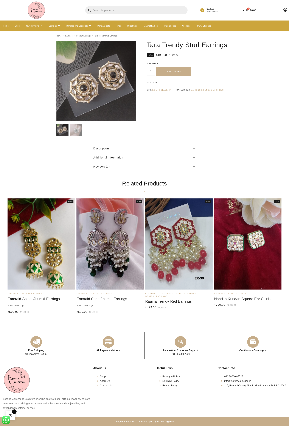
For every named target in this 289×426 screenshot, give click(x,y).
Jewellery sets (32, 26)
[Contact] (202, 10)
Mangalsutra (170, 26)
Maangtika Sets (151, 26)
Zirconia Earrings (101, 294)
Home (6, 26)
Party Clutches (204, 26)
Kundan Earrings (83, 36)
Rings (118, 26)
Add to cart (173, 71)
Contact (210, 9)
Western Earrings (156, 296)
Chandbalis (152, 294)
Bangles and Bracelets (77, 26)
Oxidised (186, 26)
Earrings (53, 26)
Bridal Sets (132, 26)
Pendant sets (103, 26)
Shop (17, 26)
